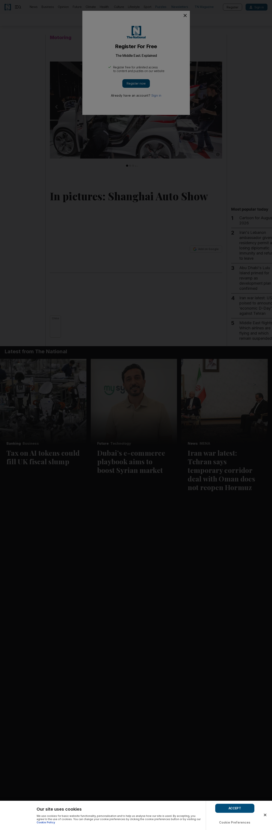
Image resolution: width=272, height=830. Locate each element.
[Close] (265, 815)
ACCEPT (235, 808)
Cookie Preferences (234, 822)
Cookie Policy (46, 822)
